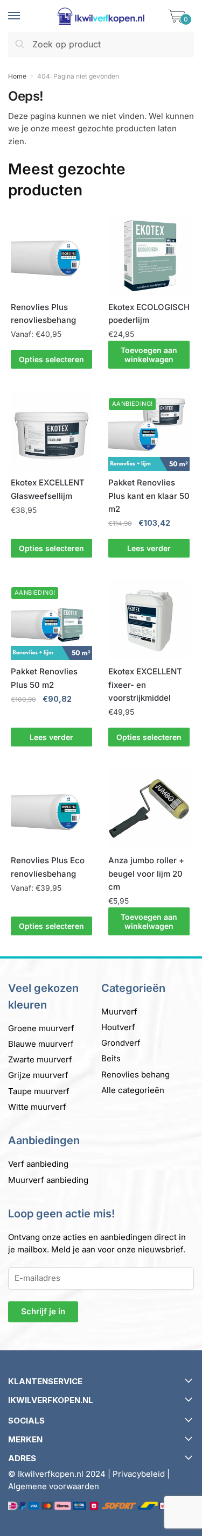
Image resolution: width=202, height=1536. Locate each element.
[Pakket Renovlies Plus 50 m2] (51, 619)
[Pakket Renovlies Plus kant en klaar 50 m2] (149, 430)
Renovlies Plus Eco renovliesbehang (48, 866)
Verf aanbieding (38, 1164)
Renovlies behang (135, 1074)
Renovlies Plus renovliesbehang (43, 313)
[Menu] (24, 16)
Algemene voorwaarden (53, 1486)
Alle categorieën (132, 1090)
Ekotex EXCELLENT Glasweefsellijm (48, 489)
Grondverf (121, 1043)
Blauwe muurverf (41, 1044)
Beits (111, 1058)
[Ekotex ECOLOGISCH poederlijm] (149, 254)
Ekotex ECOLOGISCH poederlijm (149, 313)
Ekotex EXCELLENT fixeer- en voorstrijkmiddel (145, 684)
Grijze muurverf (38, 1075)
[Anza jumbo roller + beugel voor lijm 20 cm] (149, 808)
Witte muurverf (37, 1107)
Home (17, 76)
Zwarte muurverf (40, 1059)
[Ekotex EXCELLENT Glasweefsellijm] (51, 430)
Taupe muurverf (38, 1091)
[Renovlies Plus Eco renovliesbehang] (51, 808)
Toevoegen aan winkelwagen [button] (149, 355)
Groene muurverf (41, 1028)
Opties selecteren (51, 359)
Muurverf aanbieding (48, 1180)
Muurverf (119, 1011)
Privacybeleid (139, 1474)
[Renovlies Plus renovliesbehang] (51, 254)
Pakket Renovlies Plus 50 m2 (44, 677)
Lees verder (149, 548)
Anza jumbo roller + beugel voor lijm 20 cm (146, 873)
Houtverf (118, 1027)
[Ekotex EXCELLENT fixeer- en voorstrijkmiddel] (149, 619)
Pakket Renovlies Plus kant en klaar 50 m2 (149, 495)
